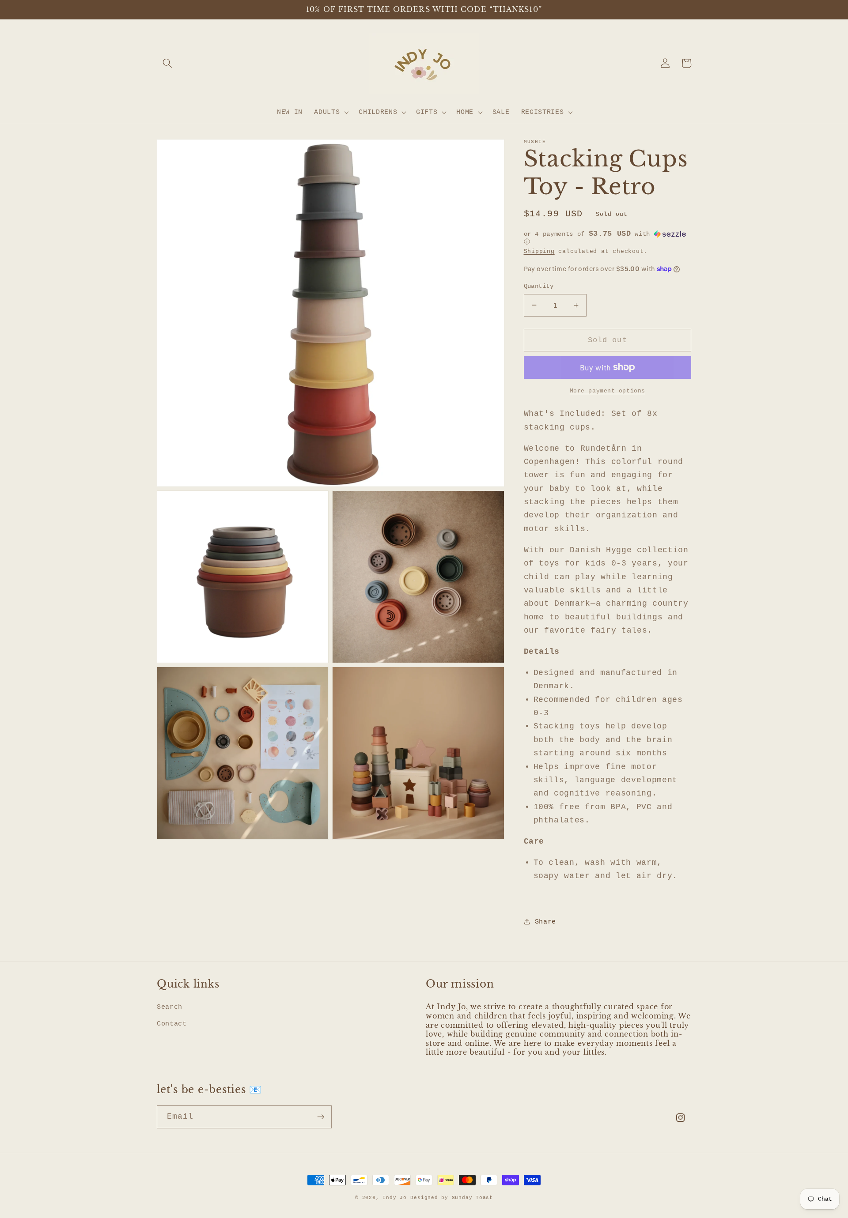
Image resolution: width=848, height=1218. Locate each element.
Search (169, 1007)
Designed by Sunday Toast (451, 1197)
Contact (172, 1024)
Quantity (539, 286)
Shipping (539, 251)
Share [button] (545, 922)
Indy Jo (394, 1197)
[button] (167, 63)
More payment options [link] (607, 390)
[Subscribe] (320, 1116)
